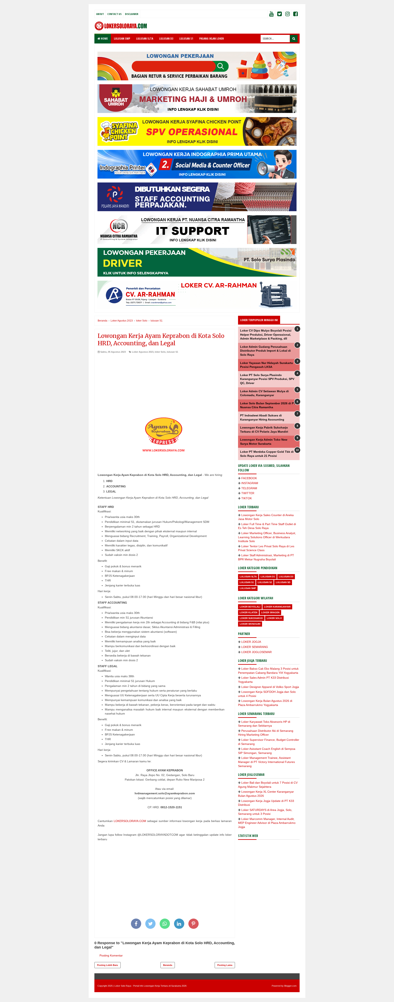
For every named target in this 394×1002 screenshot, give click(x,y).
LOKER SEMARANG (254, 647)
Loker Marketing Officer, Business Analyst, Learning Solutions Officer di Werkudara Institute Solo (267, 537)
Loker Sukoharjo (251, 618)
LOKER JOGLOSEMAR (256, 652)
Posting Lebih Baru (107, 965)
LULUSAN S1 (186, 38)
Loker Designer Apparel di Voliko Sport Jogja (270, 687)
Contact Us (114, 14)
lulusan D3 (286, 576)
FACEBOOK (249, 478)
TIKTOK (246, 498)
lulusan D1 (268, 576)
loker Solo (160, 352)
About (100, 14)
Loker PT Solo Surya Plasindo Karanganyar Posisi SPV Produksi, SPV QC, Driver (267, 379)
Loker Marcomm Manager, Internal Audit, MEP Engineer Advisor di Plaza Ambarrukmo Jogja (267, 823)
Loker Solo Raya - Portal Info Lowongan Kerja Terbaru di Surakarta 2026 (151, 986)
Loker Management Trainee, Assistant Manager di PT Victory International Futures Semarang (266, 761)
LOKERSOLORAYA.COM (130, 821)
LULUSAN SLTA (144, 38)
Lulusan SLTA (248, 576)
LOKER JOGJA (251, 641)
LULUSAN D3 (166, 38)
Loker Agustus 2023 (142, 352)
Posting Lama (224, 965)
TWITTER (247, 493)
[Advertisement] (165, 384)
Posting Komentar (111, 955)
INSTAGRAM (249, 483)
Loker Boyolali (250, 606)
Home (104, 38)
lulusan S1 (172, 352)
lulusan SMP (248, 588)
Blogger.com (290, 986)
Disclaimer (131, 14)
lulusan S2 (265, 582)
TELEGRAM (249, 488)
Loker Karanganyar (277, 606)
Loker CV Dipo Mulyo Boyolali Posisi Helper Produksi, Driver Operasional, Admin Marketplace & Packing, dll (265, 334)
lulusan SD (283, 582)
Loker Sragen (270, 612)
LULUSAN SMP (122, 38)
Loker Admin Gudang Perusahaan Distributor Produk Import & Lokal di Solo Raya (265, 350)
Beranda (167, 965)
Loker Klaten (248, 612)
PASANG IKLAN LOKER (211, 38)
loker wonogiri (250, 624)
